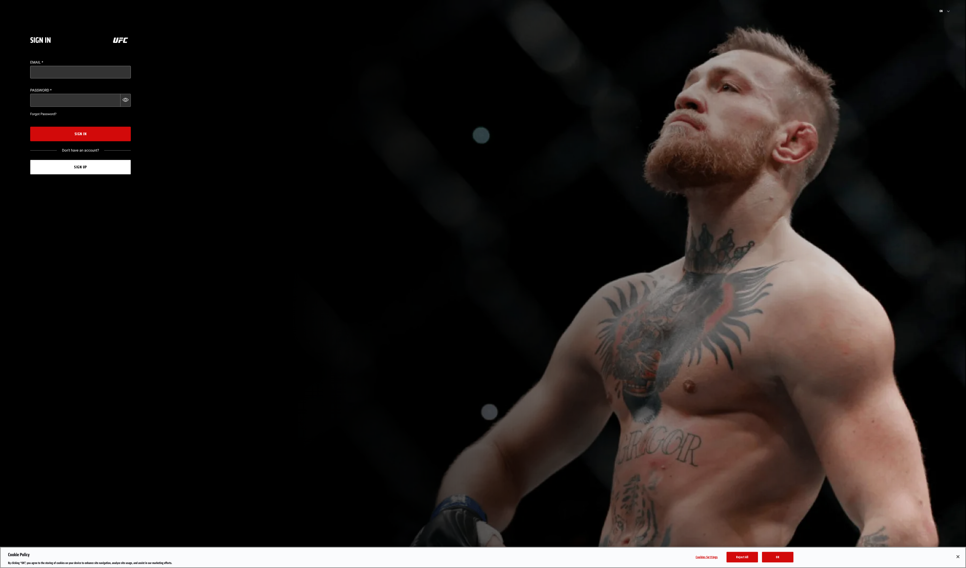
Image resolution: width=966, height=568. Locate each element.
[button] (125, 100)
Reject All (742, 557)
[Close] (957, 556)
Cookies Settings (707, 557)
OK (777, 557)
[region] (483, 557)
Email (36, 62)
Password (41, 90)
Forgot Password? (43, 114)
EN (941, 11)
